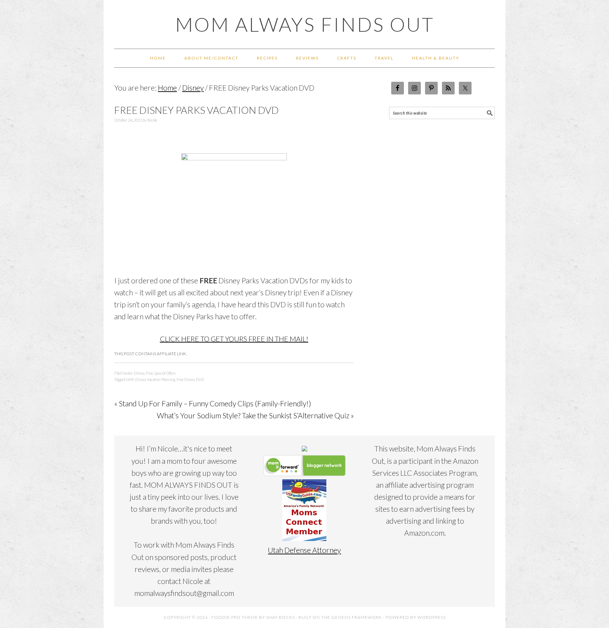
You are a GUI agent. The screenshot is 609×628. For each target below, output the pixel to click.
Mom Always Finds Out (304, 24)
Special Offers (165, 373)
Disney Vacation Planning (155, 379)
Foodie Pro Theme (234, 617)
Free (149, 373)
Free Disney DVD (190, 379)
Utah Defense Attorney (304, 550)
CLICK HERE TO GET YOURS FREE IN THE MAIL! (234, 338)
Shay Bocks (280, 617)
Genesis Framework (356, 617)
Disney (139, 373)
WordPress (431, 617)
